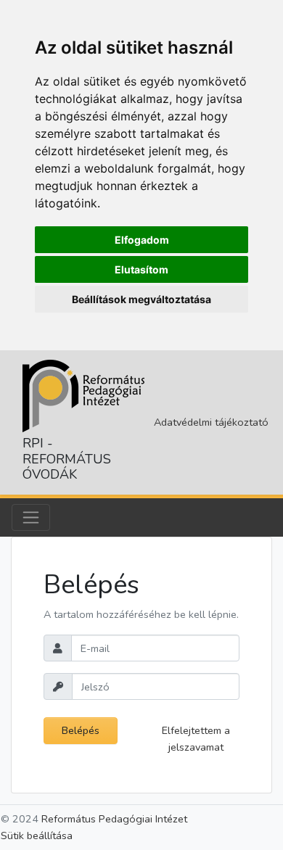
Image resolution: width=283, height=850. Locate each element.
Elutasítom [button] (141, 269)
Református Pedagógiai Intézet (114, 819)
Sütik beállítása (37, 835)
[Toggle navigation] (31, 517)
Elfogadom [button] (142, 240)
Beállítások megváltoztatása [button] (141, 299)
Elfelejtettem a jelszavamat (196, 738)
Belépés (80, 730)
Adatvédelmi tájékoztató (211, 422)
